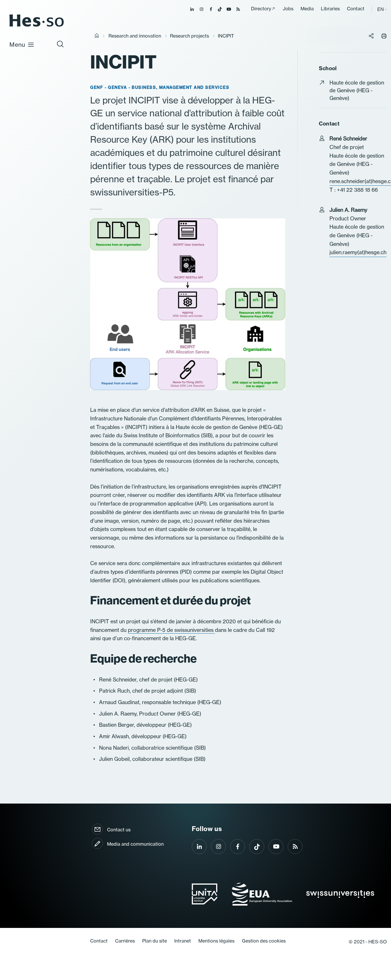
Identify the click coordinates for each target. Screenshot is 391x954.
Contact (355, 8)
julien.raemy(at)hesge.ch (357, 252)
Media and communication (135, 844)
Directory (261, 8)
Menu (17, 44)
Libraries (330, 8)
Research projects (189, 36)
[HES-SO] (36, 26)
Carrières (125, 941)
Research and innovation (134, 36)
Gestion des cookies (264, 941)
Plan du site (154, 941)
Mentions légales (216, 941)
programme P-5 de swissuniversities (171, 630)
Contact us (119, 829)
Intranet (182, 941)
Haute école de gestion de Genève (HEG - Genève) (356, 90)
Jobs (288, 8)
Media (307, 8)
